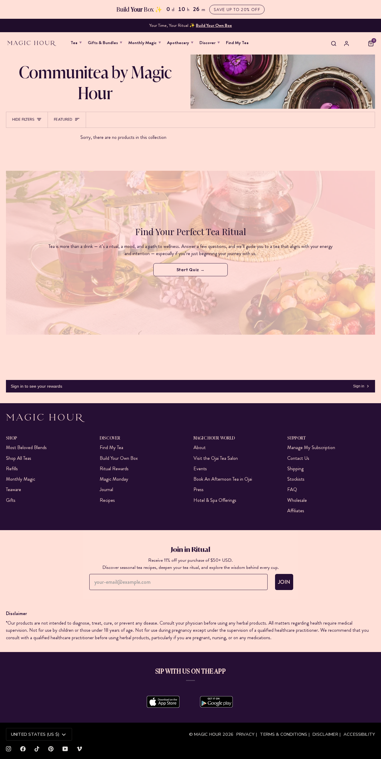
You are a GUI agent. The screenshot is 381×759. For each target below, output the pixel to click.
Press (198, 489)
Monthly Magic (20, 479)
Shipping (295, 468)
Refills (12, 468)
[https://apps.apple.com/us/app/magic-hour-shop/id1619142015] (163, 702)
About (199, 447)
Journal (106, 489)
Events (200, 468)
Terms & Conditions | (285, 734)
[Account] (346, 43)
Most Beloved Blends (26, 447)
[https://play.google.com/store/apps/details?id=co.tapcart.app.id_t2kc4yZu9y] (216, 701)
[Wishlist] (359, 43)
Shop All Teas (18, 458)
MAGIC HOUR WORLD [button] (214, 437)
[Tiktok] (37, 749)
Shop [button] (11, 437)
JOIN (284, 582)
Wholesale (297, 500)
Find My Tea (111, 447)
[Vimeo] (79, 749)
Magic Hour (208, 734)
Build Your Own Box (119, 458)
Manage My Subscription (311, 447)
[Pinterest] (51, 749)
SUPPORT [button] (296, 437)
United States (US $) (35, 734)
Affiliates (295, 510)
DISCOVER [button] (110, 437)
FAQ (292, 489)
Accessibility (359, 734)
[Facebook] (23, 749)
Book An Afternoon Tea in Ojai (222, 479)
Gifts (10, 500)
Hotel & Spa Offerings (214, 500)
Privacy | (246, 734)
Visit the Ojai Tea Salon (215, 458)
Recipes (107, 500)
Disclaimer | (327, 734)
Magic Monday (114, 479)
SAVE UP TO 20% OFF (237, 10)
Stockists (296, 479)
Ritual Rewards (114, 468)
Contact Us (298, 458)
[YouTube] (65, 749)
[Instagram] (8, 749)
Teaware (13, 489)
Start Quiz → (191, 269)
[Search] (333, 43)
